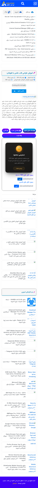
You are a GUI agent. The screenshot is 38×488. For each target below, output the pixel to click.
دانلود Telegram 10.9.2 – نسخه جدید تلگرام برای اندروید (14, 363)
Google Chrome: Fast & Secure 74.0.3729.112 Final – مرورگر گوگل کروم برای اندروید (14, 426)
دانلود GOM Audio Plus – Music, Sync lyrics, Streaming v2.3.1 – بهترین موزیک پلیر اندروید (15, 374)
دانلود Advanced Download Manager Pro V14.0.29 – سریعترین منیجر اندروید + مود (14, 312)
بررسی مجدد (19, 168)
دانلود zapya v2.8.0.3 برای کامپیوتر (24, 46)
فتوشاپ (23, 80)
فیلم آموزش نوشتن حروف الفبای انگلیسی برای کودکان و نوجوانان (16, 264)
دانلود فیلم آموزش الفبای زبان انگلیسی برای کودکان (14, 222)
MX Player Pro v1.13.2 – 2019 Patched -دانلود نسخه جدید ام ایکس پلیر (14, 395)
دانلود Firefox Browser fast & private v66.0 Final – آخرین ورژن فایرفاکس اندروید (15, 446)
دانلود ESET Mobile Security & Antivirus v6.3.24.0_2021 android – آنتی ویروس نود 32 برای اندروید (14, 332)
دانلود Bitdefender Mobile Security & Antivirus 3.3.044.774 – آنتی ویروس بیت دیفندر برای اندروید (14, 467)
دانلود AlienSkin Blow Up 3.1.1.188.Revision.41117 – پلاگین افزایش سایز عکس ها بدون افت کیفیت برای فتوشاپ (14, 276)
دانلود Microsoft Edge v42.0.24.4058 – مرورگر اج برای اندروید (15, 384)
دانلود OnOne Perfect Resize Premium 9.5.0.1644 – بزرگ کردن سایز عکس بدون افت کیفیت (14, 254)
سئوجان (15, 483)
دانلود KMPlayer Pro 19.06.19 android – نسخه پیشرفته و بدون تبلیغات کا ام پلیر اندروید (15, 415)
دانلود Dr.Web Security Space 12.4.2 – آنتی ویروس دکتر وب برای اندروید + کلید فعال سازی (15, 405)
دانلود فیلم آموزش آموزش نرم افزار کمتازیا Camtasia (15, 212)
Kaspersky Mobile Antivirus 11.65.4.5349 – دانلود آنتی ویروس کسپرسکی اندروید (15, 343)
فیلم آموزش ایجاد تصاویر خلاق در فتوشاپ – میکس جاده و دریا (15, 243)
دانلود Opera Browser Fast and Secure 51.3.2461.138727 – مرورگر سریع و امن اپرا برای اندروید (14, 436)
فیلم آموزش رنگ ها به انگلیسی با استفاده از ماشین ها (15, 233)
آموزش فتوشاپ (29, 80)
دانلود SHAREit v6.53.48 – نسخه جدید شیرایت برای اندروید (15, 301)
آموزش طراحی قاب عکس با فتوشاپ (20, 73)
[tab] (29, 12)
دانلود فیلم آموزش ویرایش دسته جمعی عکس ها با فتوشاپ (14, 202)
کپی (20, 179)
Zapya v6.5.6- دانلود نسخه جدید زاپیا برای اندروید (14, 321)
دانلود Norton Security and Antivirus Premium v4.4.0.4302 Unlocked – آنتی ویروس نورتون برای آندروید (14, 458)
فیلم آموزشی (17, 80)
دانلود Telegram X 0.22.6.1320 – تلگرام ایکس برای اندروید (15, 352)
